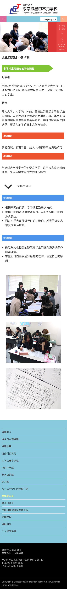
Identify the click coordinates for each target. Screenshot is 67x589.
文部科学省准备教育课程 (15, 510)
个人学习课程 (9, 531)
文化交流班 (8, 496)
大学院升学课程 (10, 460)
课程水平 (6, 446)
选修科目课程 (9, 453)
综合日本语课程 (10, 439)
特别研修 (6, 524)
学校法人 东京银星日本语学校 (33, 8)
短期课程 (6, 517)
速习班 (5, 481)
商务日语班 (8, 474)
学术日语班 (8, 503)
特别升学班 (8, 467)
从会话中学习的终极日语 (15, 489)
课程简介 (6, 432)
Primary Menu (3, 19)
